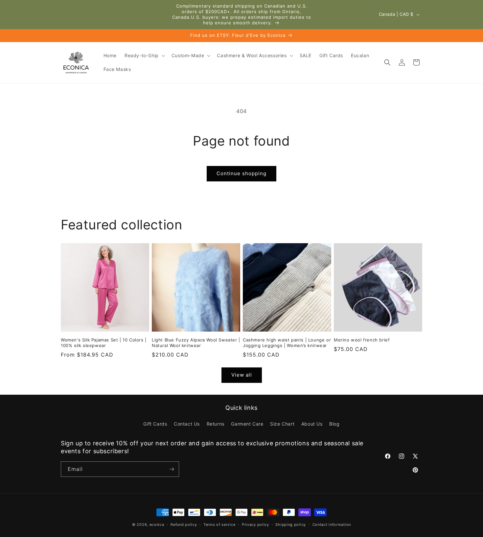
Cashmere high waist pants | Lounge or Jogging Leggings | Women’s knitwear (287, 342)
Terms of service (219, 524)
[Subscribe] (171, 469)
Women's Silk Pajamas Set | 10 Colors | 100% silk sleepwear (104, 342)
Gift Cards (155, 424)
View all (241, 375)
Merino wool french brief (362, 339)
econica (157, 524)
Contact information (331, 524)
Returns (215, 424)
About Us (312, 424)
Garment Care (247, 424)
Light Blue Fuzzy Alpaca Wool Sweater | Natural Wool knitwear (196, 342)
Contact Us (187, 424)
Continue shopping (241, 173)
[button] (144, 55)
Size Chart (282, 424)
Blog (334, 424)
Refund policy (184, 524)
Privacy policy (255, 524)
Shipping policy (290, 524)
